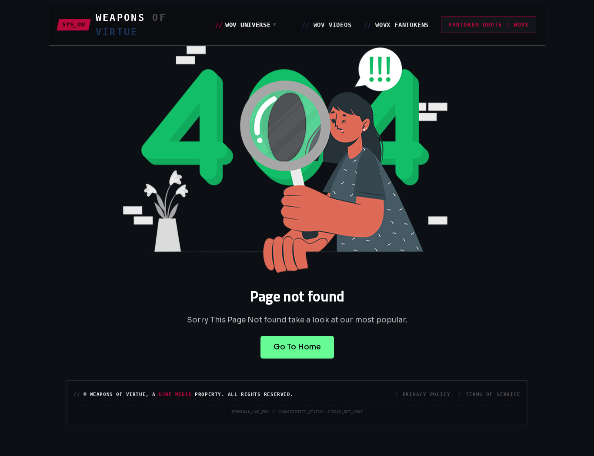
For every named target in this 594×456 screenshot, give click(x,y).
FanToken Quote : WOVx (488, 24)
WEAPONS (131, 24)
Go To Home (297, 347)
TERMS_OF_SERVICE (493, 394)
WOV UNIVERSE (246, 24)
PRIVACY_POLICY (427, 394)
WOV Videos (326, 24)
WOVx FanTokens (396, 24)
